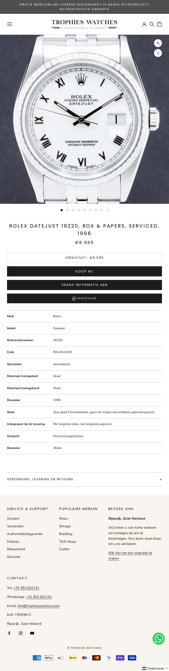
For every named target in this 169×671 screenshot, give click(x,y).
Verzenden (15, 526)
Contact (13, 518)
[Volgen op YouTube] (32, 633)
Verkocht (84, 258)
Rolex (63, 518)
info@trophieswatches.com (38, 606)
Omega (65, 526)
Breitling (65, 534)
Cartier (64, 549)
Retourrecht (16, 549)
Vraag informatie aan (84, 285)
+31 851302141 (26, 588)
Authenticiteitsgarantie (24, 534)
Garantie (13, 557)
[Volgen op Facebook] (9, 633)
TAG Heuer (67, 541)
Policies (13, 541)
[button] (155, 668)
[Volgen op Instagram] (20, 633)
